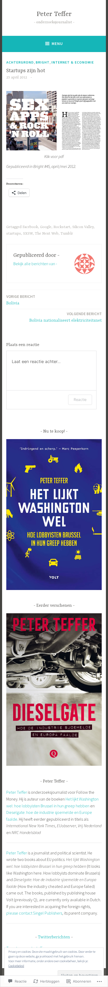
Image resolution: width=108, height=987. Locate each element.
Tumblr (67, 233)
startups (13, 233)
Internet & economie (72, 62)
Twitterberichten (54, 937)
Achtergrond (20, 62)
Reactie (80, 399)
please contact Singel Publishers (34, 913)
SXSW (28, 233)
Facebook (30, 227)
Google (45, 227)
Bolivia (20, 300)
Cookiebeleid (16, 966)
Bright (43, 62)
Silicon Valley (83, 227)
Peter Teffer (54, 14)
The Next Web (46, 233)
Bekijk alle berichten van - (35, 263)
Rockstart (61, 227)
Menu (57, 43)
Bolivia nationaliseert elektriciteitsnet (65, 317)
